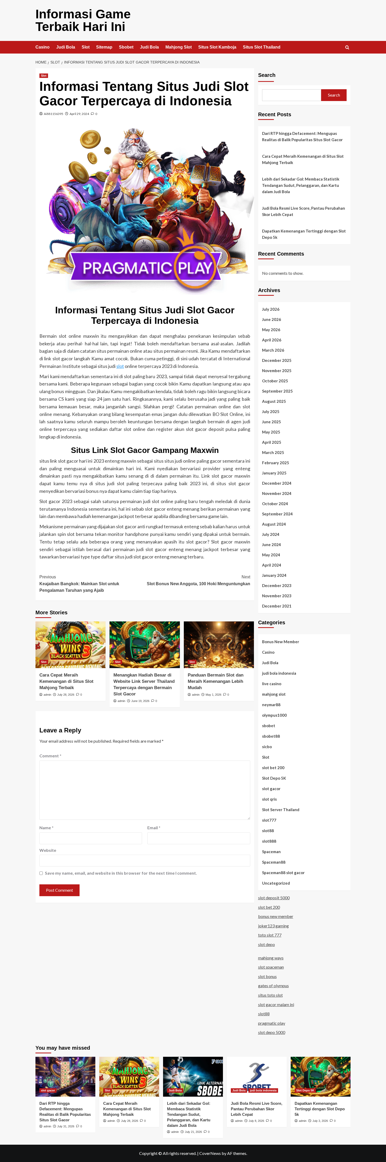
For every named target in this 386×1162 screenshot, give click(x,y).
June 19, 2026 (140, 701)
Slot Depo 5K (274, 778)
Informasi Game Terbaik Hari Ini (83, 20)
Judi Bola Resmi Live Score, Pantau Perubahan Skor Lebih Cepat (303, 211)
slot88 (268, 830)
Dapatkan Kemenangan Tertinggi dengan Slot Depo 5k (304, 234)
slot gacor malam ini (276, 1004)
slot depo (266, 944)
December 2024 (276, 483)
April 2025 (271, 442)
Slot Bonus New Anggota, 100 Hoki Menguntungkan (198, 580)
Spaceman (271, 851)
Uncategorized (276, 883)
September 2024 (277, 513)
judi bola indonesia (279, 673)
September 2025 (277, 391)
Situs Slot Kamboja (217, 47)
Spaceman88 (273, 862)
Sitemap (104, 47)
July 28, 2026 (65, 694)
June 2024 (271, 544)
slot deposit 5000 (274, 897)
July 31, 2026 (65, 1126)
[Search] (347, 47)
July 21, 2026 (193, 1131)
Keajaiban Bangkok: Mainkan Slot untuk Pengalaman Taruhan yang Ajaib (79, 584)
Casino (42, 47)
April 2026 (271, 339)
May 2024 (271, 554)
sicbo (267, 746)
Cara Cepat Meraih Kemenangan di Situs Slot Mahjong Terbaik (66, 681)
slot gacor (271, 788)
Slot (86, 47)
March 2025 (273, 452)
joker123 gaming (273, 925)
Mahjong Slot (178, 47)
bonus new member (275, 916)
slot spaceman (271, 966)
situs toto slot (270, 994)
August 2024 (274, 524)
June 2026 (271, 319)
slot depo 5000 (271, 1032)
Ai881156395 (53, 114)
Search (266, 75)
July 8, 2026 (256, 1120)
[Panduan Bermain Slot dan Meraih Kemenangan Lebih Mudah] (219, 644)
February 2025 (275, 462)
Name (46, 827)
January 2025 (274, 473)
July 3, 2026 (320, 1120)
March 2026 (273, 350)
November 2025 (276, 370)
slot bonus (267, 976)
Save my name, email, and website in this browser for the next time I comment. (121, 872)
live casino (271, 683)
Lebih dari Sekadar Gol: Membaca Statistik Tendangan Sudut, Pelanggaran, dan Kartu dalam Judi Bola (300, 185)
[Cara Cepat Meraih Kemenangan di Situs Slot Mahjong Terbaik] (70, 644)
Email (153, 827)
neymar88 (271, 704)
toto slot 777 (269, 934)
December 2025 (276, 360)
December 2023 (276, 585)
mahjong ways (271, 957)
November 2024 (276, 493)
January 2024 (274, 575)
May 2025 (271, 432)
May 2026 (271, 329)
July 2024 (270, 534)
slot (120, 366)
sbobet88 (271, 736)
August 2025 (274, 401)
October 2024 (275, 503)
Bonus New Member (280, 641)
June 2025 (271, 421)
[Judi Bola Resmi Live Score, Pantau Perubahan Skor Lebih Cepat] (257, 1077)
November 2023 (276, 595)
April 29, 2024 (79, 114)
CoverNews (210, 1153)
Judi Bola (65, 47)
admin (47, 694)
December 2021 (276, 606)
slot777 (269, 820)
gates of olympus (273, 985)
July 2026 (270, 309)
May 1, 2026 (213, 694)
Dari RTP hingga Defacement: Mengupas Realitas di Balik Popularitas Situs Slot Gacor (302, 136)
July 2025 (270, 411)
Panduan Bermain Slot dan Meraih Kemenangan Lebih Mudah (215, 681)
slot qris (269, 799)
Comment (50, 755)
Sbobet (126, 47)
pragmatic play (271, 1023)
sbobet (268, 725)
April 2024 (271, 565)
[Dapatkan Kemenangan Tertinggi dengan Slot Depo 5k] (321, 1077)
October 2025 (275, 380)
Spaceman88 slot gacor (283, 872)
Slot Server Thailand (280, 809)
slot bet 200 (273, 767)
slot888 (269, 841)
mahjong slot (274, 694)
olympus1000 (274, 715)
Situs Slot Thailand (261, 47)
